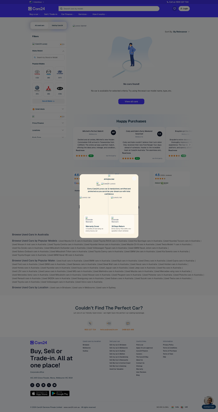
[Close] (134, 178)
